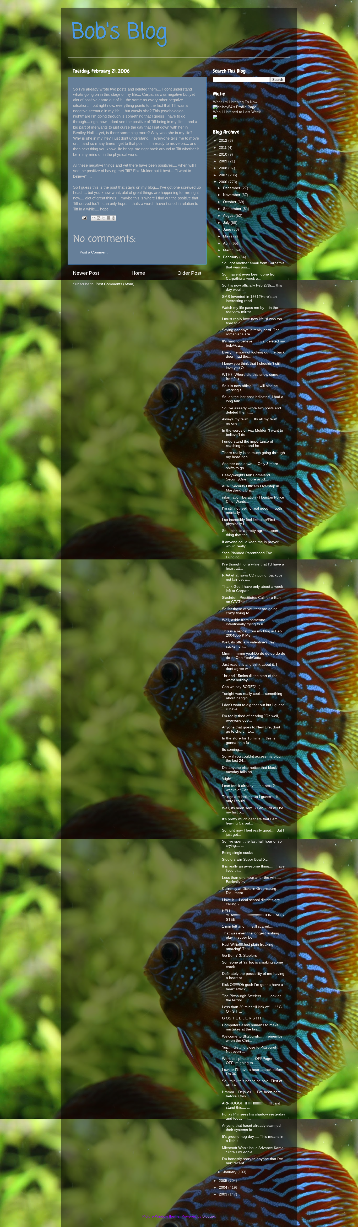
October (230, 202)
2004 (223, 1187)
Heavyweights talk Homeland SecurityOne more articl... (246, 477)
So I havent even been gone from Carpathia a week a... (250, 276)
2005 (223, 1181)
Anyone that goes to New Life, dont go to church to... (251, 729)
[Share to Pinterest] (113, 218)
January (230, 1172)
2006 (223, 182)
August (229, 216)
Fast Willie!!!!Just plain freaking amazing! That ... (247, 947)
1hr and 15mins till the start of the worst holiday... (250, 678)
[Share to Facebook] (108, 218)
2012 (223, 140)
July (227, 223)
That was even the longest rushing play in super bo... (250, 935)
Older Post (189, 273)
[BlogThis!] (98, 218)
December (232, 188)
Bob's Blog (119, 32)
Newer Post (86, 273)
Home (138, 273)
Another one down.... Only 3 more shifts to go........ (250, 466)
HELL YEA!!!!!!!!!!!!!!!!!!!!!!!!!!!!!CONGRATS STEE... (253, 915)
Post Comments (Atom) (115, 284)
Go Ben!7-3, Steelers (239, 956)
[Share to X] (103, 218)
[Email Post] (84, 218)
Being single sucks (237, 853)
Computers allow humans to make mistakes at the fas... (250, 1027)
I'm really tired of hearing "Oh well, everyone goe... (250, 718)
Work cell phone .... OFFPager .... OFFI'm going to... (250, 1061)
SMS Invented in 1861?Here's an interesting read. (249, 299)
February (231, 257)
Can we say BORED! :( (241, 687)
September (232, 209)
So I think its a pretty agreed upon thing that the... (250, 533)
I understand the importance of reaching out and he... (247, 444)
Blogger (208, 1216)
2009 (223, 161)
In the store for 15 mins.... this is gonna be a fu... (248, 740)
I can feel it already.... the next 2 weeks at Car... (248, 788)
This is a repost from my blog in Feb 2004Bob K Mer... (252, 633)
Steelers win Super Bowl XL (245, 859)
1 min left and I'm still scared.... (247, 926)
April (227, 243)
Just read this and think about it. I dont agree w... (249, 667)
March (229, 250)
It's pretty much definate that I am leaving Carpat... (250, 821)
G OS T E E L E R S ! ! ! (241, 1018)
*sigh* (226, 779)
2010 (223, 154)
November (232, 195)
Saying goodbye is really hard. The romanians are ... (251, 332)
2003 (223, 1194)
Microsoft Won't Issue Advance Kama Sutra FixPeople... (253, 1150)
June (227, 229)
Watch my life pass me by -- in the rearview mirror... (250, 310)
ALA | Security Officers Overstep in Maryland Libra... (250, 488)
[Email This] (93, 218)
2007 (223, 175)
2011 (223, 148)
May (227, 236)
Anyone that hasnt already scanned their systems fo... (251, 1128)
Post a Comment (93, 252)
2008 (223, 168)
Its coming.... (232, 750)
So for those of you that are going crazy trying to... (250, 611)
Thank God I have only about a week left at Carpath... (252, 589)
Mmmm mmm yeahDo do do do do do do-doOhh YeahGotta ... (253, 656)
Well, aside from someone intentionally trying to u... (244, 622)
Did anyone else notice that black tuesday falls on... (249, 770)
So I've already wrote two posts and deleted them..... (251, 410)
